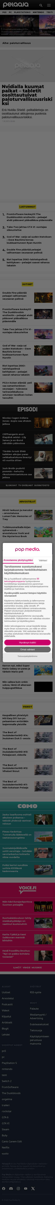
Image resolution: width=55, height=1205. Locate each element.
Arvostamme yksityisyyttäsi (18, 560)
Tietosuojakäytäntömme (27, 656)
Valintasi (43, 560)
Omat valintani (27, 649)
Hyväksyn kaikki (27, 642)
